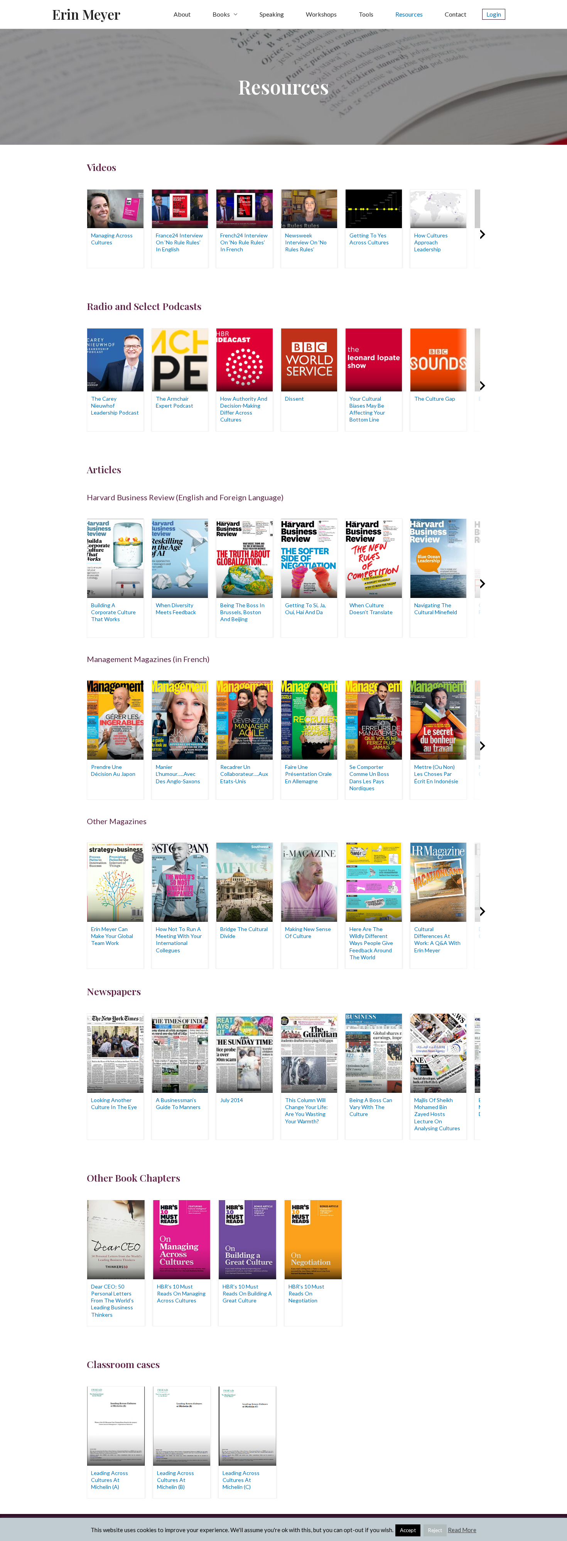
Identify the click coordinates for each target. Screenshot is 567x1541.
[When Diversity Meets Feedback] (180, 557)
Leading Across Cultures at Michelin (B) (175, 1480)
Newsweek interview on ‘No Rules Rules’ (306, 242)
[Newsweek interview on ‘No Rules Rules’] (309, 208)
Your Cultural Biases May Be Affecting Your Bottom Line (367, 409)
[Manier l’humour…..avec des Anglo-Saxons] (180, 719)
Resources (409, 14)
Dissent (294, 398)
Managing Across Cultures (112, 239)
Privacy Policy (435, 1527)
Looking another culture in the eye (114, 1103)
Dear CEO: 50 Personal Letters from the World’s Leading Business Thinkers (112, 1300)
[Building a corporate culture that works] (115, 557)
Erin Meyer (86, 14)
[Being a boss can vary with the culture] (374, 1052)
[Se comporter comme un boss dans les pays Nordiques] (374, 719)
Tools (366, 14)
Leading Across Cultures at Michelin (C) (241, 1480)
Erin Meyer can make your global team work (112, 936)
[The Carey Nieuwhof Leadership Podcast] (115, 358)
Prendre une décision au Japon (113, 770)
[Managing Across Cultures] (115, 208)
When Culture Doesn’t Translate (371, 608)
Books (221, 14)
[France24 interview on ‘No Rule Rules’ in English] (180, 208)
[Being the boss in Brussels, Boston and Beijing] (244, 557)
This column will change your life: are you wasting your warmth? (306, 1110)
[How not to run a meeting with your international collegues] (180, 881)
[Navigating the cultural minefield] (438, 557)
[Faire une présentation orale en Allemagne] (309, 719)
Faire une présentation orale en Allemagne (308, 774)
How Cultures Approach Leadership (431, 242)
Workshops (321, 14)
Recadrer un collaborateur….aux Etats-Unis (244, 774)
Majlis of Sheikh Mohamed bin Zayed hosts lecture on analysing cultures (437, 1114)
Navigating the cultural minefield (435, 608)
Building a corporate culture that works (113, 612)
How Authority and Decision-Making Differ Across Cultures (243, 409)
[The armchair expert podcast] (180, 358)
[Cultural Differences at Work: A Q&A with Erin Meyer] (438, 881)
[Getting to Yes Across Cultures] (374, 208)
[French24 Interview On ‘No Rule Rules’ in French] (244, 208)
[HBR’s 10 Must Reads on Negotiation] (313, 1238)
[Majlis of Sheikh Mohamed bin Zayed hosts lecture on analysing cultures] (438, 1052)
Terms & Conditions (380, 1527)
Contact (455, 14)
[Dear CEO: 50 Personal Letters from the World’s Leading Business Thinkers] (116, 1238)
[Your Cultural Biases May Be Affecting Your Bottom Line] (374, 358)
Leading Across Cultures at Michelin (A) (109, 1480)
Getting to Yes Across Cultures (369, 239)
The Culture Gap (434, 398)
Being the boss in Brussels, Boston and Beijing (242, 612)
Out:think (166, 1527)
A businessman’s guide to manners (178, 1103)
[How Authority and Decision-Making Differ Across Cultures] (244, 358)
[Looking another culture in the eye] (115, 1052)
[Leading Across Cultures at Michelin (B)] (182, 1425)
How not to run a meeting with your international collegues (179, 939)
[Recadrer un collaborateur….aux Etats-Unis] (244, 719)
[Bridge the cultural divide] (244, 881)
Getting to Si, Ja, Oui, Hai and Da (305, 608)
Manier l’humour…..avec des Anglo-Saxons (178, 774)
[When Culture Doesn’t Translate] (374, 557)
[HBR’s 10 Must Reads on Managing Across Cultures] (182, 1238)
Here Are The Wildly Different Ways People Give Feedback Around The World (371, 943)
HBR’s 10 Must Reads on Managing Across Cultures (181, 1293)
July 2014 (231, 1100)
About (182, 14)
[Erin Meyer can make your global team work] (115, 881)
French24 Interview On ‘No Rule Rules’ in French (244, 242)
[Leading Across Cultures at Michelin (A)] (116, 1425)
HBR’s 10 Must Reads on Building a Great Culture (247, 1293)
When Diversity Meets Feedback (176, 608)
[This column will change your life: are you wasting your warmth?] (309, 1052)
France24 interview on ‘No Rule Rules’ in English (179, 242)
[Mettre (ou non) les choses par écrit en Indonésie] (438, 719)
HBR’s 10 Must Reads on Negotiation (306, 1293)
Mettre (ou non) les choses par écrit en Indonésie (436, 774)
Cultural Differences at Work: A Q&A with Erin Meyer (437, 939)
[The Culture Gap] (438, 358)
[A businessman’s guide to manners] (180, 1052)
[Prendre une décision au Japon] (115, 719)
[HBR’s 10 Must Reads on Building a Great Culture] (247, 1238)
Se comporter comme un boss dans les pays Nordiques (369, 777)
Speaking (272, 14)
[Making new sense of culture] (309, 881)
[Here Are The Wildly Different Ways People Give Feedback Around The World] (374, 881)
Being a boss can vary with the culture (370, 1107)
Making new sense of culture (308, 932)
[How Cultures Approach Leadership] (438, 208)
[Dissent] (309, 358)
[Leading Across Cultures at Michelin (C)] (247, 1425)
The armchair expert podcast (174, 402)
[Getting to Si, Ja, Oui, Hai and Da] (309, 557)
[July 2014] (244, 1052)
